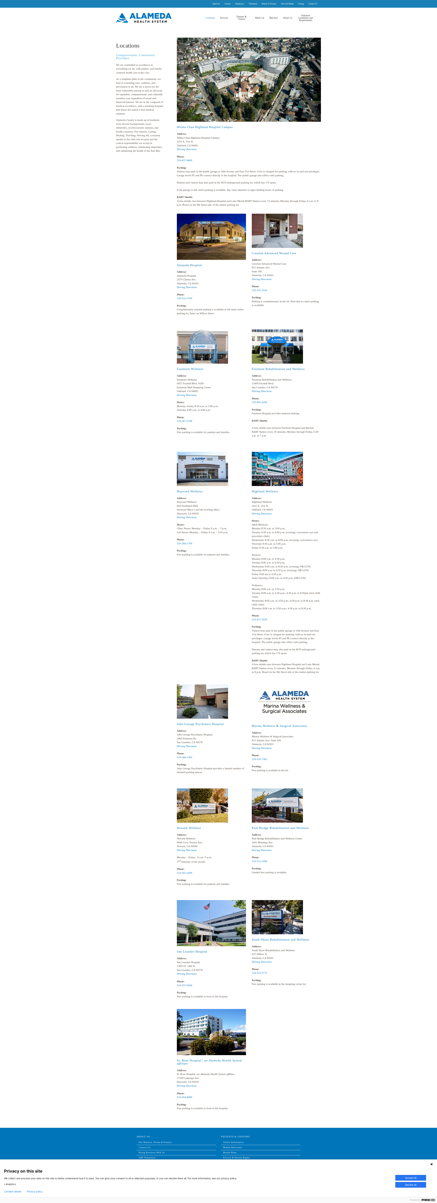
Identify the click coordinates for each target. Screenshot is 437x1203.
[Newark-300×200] (202, 790)
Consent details (12, 1191)
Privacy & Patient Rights (236, 1158)
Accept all (410, 1177)
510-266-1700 (184, 543)
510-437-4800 (184, 160)
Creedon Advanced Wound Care (274, 253)
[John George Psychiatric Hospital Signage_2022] (202, 686)
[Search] (317, 18)
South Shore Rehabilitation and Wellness (280, 939)
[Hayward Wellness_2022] (202, 453)
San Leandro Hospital (192, 951)
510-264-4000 (184, 1097)
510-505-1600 (184, 873)
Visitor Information (233, 1142)
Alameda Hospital (189, 265)
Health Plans (230, 1152)
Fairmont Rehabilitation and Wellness (278, 369)
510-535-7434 (259, 290)
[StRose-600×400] (211, 1010)
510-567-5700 (184, 421)
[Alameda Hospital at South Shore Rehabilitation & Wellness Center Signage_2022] (277, 902)
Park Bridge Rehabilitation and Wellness (280, 828)
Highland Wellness (265, 491)
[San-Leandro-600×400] (211, 902)
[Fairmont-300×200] (277, 331)
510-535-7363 (259, 759)
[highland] (249, 39)
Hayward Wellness (190, 491)
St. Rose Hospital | (209, 1062)
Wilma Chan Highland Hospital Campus (205, 127)
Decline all (410, 1184)
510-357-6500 (184, 985)
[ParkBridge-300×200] (277, 790)
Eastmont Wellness (190, 369)
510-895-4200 (259, 402)
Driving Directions (187, 149)
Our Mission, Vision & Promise (155, 1142)
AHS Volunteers (147, 1158)
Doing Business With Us (152, 1152)
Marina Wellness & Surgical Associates (279, 726)
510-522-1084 (259, 861)
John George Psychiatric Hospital (200, 724)
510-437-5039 (259, 619)
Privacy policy (35, 1191)
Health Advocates (232, 1147)
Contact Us (145, 1147)
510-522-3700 (184, 298)
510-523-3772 (259, 973)
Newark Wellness (189, 828)
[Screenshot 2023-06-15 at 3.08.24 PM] (286, 686)
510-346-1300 (184, 757)
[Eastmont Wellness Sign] (202, 331)
